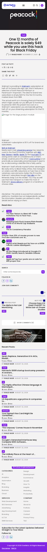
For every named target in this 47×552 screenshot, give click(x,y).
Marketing (27, 491)
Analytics (5, 477)
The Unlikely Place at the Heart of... (18, 454)
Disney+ (9, 154)
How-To (27, 484)
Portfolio (27, 508)
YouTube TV (36, 154)
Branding (5, 487)
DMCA (13, 548)
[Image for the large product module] (23, 126)
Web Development (9, 501)
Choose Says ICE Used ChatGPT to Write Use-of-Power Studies (35, 306)
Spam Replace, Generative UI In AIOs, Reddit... (20, 357)
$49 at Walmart (8, 148)
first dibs (30, 175)
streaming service (24, 150)
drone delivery (17, 182)
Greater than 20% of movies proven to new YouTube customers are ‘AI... (21, 236)
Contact (27, 514)
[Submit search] (43, 272)
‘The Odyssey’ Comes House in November (22, 427)
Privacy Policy (29, 517)
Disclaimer (6, 548)
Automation (6, 481)
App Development (9, 511)
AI (7, 249)
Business (5, 490)
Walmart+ (26, 86)
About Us (27, 505)
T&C (25, 521)
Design (26, 471)
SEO (8, 227)
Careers (27, 511)
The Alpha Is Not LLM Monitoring (11, 306)
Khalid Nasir (17, 54)
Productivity (28, 494)
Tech (23, 35)
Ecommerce (28, 478)
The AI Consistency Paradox (18, 229)
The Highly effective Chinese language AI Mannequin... (22, 386)
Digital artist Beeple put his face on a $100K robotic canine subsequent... (25, 244)
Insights (26, 487)
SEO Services (7, 505)
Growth (26, 481)
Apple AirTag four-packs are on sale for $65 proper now (24, 260)
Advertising (6, 508)
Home (26, 501)
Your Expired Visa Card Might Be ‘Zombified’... (17, 414)
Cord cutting (34, 159)
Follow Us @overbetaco (24, 467)
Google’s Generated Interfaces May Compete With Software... (19, 441)
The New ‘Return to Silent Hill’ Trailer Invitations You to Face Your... (21, 215)
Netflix (16, 154)
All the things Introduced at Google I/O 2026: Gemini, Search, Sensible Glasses (23, 252)
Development (29, 474)
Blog (3, 484)
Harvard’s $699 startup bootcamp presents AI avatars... (23, 371)
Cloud (4, 493)
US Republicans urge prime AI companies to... (22, 400)
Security (10, 219)
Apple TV (23, 154)
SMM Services (7, 521)
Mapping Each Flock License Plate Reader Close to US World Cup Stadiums (24, 222)
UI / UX (4, 517)
